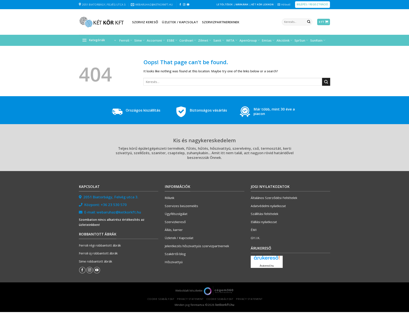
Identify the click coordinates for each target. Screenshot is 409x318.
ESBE (170, 40)
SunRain (316, 40)
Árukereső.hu (267, 265)
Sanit (217, 40)
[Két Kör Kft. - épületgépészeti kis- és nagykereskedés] (102, 22)
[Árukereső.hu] (267, 259)
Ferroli (124, 40)
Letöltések (225, 4)
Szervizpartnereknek (220, 22)
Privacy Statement (190, 299)
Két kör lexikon (262, 4)
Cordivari (186, 40)
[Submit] (308, 22)
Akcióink (283, 40)
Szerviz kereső (145, 22)
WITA (230, 40)
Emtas (267, 40)
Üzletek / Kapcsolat (180, 22)
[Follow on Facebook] (180, 4)
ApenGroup (248, 40)
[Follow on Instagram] (184, 4)
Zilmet (203, 40)
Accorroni (154, 40)
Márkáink (242, 4)
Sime (138, 40)
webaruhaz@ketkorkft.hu (118, 212)
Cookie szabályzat (160, 299)
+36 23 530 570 (114, 204)
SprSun (299, 40)
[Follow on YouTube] (188, 4)
